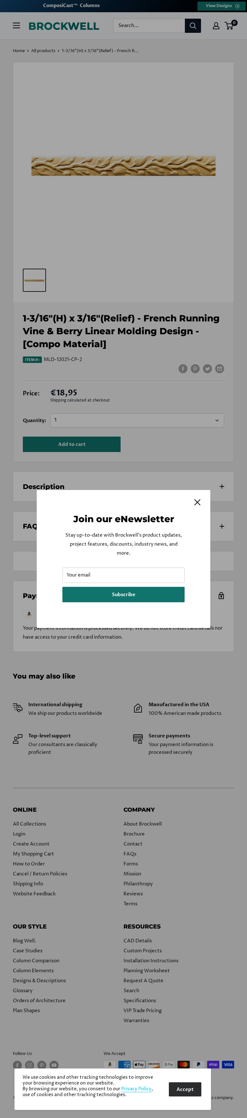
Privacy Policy (136, 1089)
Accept (185, 1089)
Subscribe (123, 594)
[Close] (197, 502)
